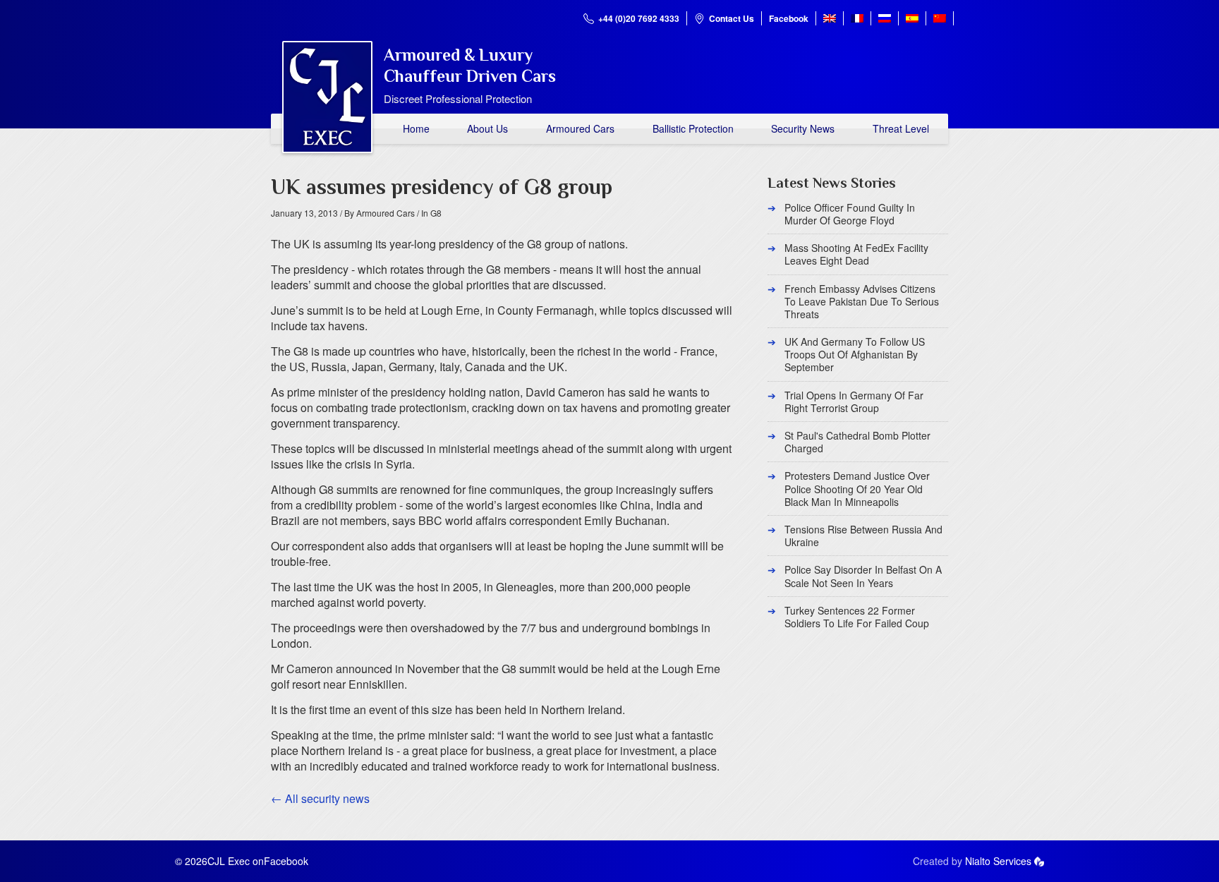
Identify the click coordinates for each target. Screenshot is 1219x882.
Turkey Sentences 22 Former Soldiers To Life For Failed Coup (856, 616)
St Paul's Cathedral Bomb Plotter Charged (857, 441)
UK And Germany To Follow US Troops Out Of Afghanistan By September (854, 354)
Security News (803, 128)
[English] (829, 18)
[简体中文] (939, 18)
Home (416, 128)
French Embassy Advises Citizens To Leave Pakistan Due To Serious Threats (861, 301)
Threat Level (901, 128)
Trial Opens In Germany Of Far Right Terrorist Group (853, 401)
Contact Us (731, 18)
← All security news (320, 798)
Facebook (788, 18)
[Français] (857, 18)
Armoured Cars (580, 128)
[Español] (912, 18)
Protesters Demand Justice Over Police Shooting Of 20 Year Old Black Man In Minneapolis (857, 488)
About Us (487, 128)
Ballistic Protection (693, 128)
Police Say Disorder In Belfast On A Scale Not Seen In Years (863, 575)
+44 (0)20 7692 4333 (638, 18)
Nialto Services (998, 861)
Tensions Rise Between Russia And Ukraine (863, 535)
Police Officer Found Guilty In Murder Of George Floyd (849, 213)
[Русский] (884, 18)
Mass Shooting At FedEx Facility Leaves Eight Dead (856, 254)
